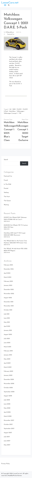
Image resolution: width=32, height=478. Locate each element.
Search (6, 159)
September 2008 (9, 391)
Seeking (6, 192)
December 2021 (8, 302)
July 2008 (7, 400)
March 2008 (7, 416)
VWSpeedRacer (10, 32)
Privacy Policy (5, 463)
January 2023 (8, 285)
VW (20, 113)
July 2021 (6, 314)
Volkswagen (20, 111)
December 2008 (9, 379)
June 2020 (7, 342)
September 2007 (9, 428)
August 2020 (8, 334)
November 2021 (9, 306)
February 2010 (8, 351)
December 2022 (9, 289)
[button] (8, 5)
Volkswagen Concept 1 (10, 113)
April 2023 (7, 273)
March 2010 (7, 346)
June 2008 (7, 404)
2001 (14, 109)
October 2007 (8, 424)
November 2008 (9, 383)
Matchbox (12, 111)
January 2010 (8, 355)
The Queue (7, 200)
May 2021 (7, 322)
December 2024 (9, 269)
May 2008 (7, 408)
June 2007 (7, 441)
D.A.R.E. (19, 109)
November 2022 (9, 293)
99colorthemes (17, 475)
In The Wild (7, 184)
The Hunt (7, 196)
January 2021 (8, 330)
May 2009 (7, 359)
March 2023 (7, 277)
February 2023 (8, 281)
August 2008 (8, 396)
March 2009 (7, 367)
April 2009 (7, 363)
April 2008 (7, 412)
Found (6, 180)
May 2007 (7, 445)
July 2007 (7, 436)
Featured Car (10, 34)
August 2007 (8, 432)
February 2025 (8, 265)
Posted (6, 188)
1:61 (10, 109)
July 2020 (7, 338)
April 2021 (7, 326)
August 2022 (8, 297)
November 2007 (9, 420)
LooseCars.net (9, 2)
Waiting (6, 204)
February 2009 (8, 371)
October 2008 (8, 387)
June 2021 (7, 318)
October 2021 (8, 310)
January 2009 (8, 375)
